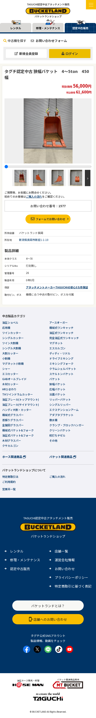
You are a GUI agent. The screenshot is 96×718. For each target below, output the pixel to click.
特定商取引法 (10, 476)
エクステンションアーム (64, 410)
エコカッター (10, 374)
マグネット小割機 (13, 363)
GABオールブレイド (14, 379)
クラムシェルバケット (62, 368)
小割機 (6, 358)
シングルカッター (13, 338)
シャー (6, 368)
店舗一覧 (61, 551)
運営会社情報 (65, 559)
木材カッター (10, 384)
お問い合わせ (65, 568)
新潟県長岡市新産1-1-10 (33, 240)
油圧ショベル (10, 322)
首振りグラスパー (13, 420)
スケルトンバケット (61, 374)
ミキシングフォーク (61, 363)
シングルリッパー (60, 404)
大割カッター (10, 353)
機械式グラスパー (13, 415)
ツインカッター (11, 333)
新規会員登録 (28, 53)
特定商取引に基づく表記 (73, 586)
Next (87, 178)
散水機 (53, 420)
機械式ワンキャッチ (61, 327)
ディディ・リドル (59, 353)
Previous (8, 178)
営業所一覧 (9, 489)
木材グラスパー (11, 440)
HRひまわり (9, 389)
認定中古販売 (20, 568)
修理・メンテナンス (25, 559)
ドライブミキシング (61, 358)
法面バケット (57, 394)
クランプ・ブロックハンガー (66, 425)
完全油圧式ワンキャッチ (64, 338)
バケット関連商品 (61, 457)
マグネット (56, 343)
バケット (54, 379)
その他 (53, 440)
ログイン (71, 53)
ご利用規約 (9, 482)
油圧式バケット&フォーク (18, 435)
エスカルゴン (57, 348)
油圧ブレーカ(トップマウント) (20, 399)
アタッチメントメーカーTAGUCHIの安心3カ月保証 (57, 287)
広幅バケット (57, 389)
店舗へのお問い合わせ (50, 619)
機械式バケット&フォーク (18, 430)
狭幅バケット (57, 384)
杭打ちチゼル (57, 435)
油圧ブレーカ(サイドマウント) (20, 404)
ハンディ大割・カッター (16, 410)
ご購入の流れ (34, 196)
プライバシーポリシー (71, 577)
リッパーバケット (60, 399)
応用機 (6, 327)
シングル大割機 (11, 348)
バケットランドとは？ (48, 605)
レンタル (16, 551)
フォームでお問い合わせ (50, 219)
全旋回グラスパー (13, 425)
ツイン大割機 (10, 343)
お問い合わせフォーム (51, 40)
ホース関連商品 (12, 457)
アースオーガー (58, 322)
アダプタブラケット (61, 415)
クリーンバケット (60, 430)
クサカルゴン (10, 445)
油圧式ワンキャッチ (61, 333)
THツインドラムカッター (17, 394)
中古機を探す (17, 40)
